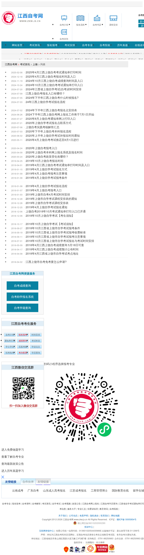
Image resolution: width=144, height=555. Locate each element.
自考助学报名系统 (22, 297)
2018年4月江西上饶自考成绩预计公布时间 (52, 249)
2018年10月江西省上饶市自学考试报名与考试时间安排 (60, 241)
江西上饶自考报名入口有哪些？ (45, 93)
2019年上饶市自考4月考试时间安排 (48, 194)
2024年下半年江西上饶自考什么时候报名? (52, 98)
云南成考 (17, 490)
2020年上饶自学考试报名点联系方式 (48, 123)
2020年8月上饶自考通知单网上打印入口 (51, 119)
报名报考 (52, 45)
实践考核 (23, 347)
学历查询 (36, 353)
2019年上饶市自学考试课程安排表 (47, 203)
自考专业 (87, 45)
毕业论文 (36, 347)
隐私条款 (94, 515)
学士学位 (10, 347)
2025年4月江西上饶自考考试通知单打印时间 (53, 72)
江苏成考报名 (78, 490)
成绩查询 (23, 341)
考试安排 (70, 45)
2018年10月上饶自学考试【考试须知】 (50, 224)
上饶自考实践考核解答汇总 (42, 127)
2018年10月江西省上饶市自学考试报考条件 (53, 228)
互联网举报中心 (46, 530)
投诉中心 (88, 526)
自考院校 (105, 45)
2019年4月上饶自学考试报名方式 (46, 169)
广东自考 (33, 490)
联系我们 (105, 515)
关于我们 (62, 515)
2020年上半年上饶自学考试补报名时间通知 (53, 135)
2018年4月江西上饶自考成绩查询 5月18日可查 (55, 245)
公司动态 (73, 515)
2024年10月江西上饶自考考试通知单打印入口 (54, 85)
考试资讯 (35, 45)
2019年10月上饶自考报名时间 (44, 161)
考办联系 (23, 353)
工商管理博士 (99, 490)
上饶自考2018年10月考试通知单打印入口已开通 (56, 211)
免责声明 (84, 515)
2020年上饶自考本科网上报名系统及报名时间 (54, 152)
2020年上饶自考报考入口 (41, 148)
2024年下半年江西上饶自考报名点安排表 (51, 110)
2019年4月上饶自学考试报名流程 (46, 186)
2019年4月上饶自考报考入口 (44, 190)
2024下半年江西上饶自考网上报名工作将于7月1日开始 (60, 114)
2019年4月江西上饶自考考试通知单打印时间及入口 (58, 165)
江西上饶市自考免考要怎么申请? (46, 262)
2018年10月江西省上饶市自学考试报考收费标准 (56, 232)
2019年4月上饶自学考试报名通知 (46, 207)
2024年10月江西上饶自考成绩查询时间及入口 (54, 81)
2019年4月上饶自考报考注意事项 (46, 173)
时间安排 (36, 335)
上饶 (35, 64)
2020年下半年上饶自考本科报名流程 (48, 131)
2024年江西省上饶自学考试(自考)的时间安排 (53, 89)
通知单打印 (10, 341)
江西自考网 (11, 64)
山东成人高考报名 (54, 490)
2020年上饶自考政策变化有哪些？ (47, 156)
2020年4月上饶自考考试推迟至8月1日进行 (52, 140)
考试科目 (36, 341)
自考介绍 (10, 335)
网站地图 (115, 515)
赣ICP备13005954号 (126, 519)
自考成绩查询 (22, 285)
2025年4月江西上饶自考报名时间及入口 (51, 76)
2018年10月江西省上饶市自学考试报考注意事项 (56, 236)
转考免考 (10, 353)
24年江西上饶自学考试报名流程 (45, 102)
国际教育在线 (120, 490)
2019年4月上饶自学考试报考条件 (46, 178)
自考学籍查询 (22, 308)
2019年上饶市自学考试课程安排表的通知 (51, 199)
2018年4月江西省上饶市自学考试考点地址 (52, 253)
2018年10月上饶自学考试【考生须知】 (50, 216)
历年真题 (122, 45)
